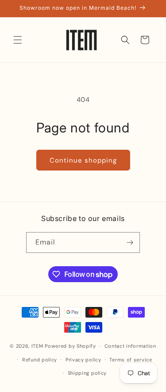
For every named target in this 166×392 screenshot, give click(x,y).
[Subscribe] (129, 242)
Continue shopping (83, 160)
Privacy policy (83, 360)
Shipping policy (87, 373)
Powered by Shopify (70, 346)
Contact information (130, 346)
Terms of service (130, 360)
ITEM (38, 346)
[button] (17, 40)
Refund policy (39, 360)
